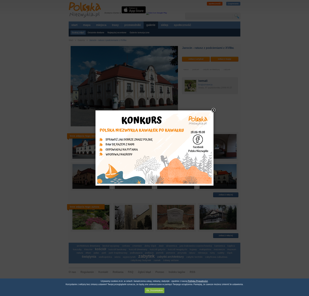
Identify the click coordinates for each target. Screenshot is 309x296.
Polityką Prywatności (198, 281)
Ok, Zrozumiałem (154, 290)
